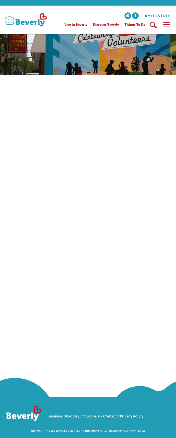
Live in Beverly (75, 25)
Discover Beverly (106, 25)
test (126, 289)
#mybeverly (157, 16)
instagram (127, 15)
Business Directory (63, 416)
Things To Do (134, 25)
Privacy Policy (131, 416)
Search (153, 25)
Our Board (91, 416)
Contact (110, 416)
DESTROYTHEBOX (134, 431)
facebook (135, 15)
